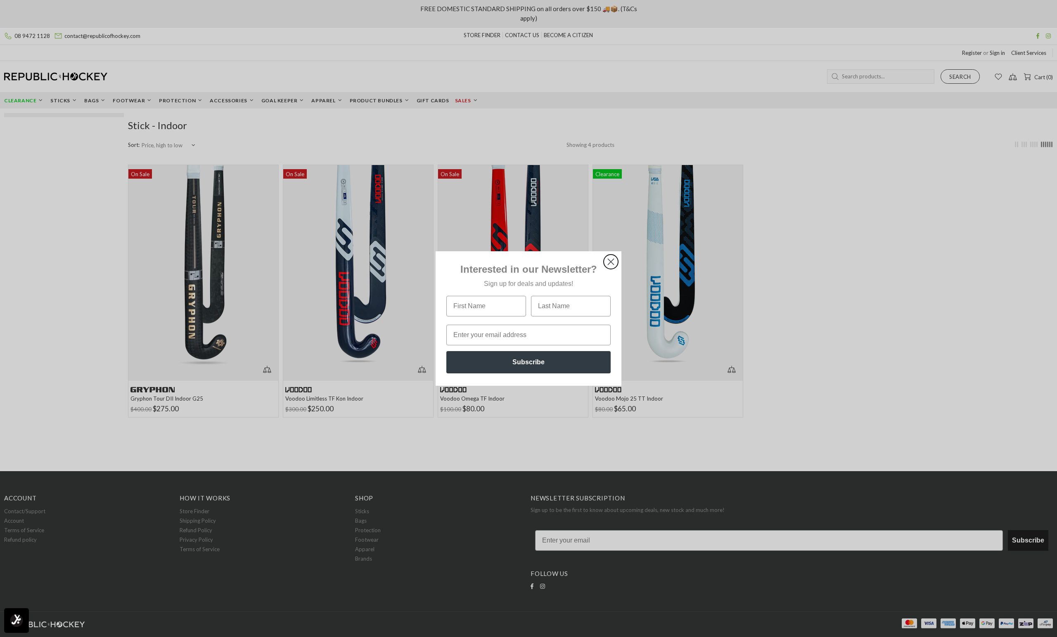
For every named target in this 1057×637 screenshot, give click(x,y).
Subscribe (528, 362)
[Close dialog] (611, 262)
